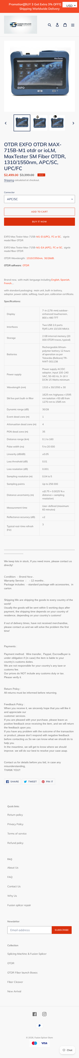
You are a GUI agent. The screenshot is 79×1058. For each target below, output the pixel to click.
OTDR (10, 963)
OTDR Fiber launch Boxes (22, 972)
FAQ (9, 877)
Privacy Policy (15, 824)
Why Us (12, 895)
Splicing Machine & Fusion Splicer (26, 953)
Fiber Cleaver (15, 982)
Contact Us (14, 886)
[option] (22, 123)
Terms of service (17, 833)
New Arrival (14, 991)
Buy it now (39, 221)
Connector (9, 192)
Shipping (9, 180)
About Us (12, 867)
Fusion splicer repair (19, 905)
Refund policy (15, 843)
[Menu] (73, 25)
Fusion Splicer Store (44, 1037)
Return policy (15, 814)
